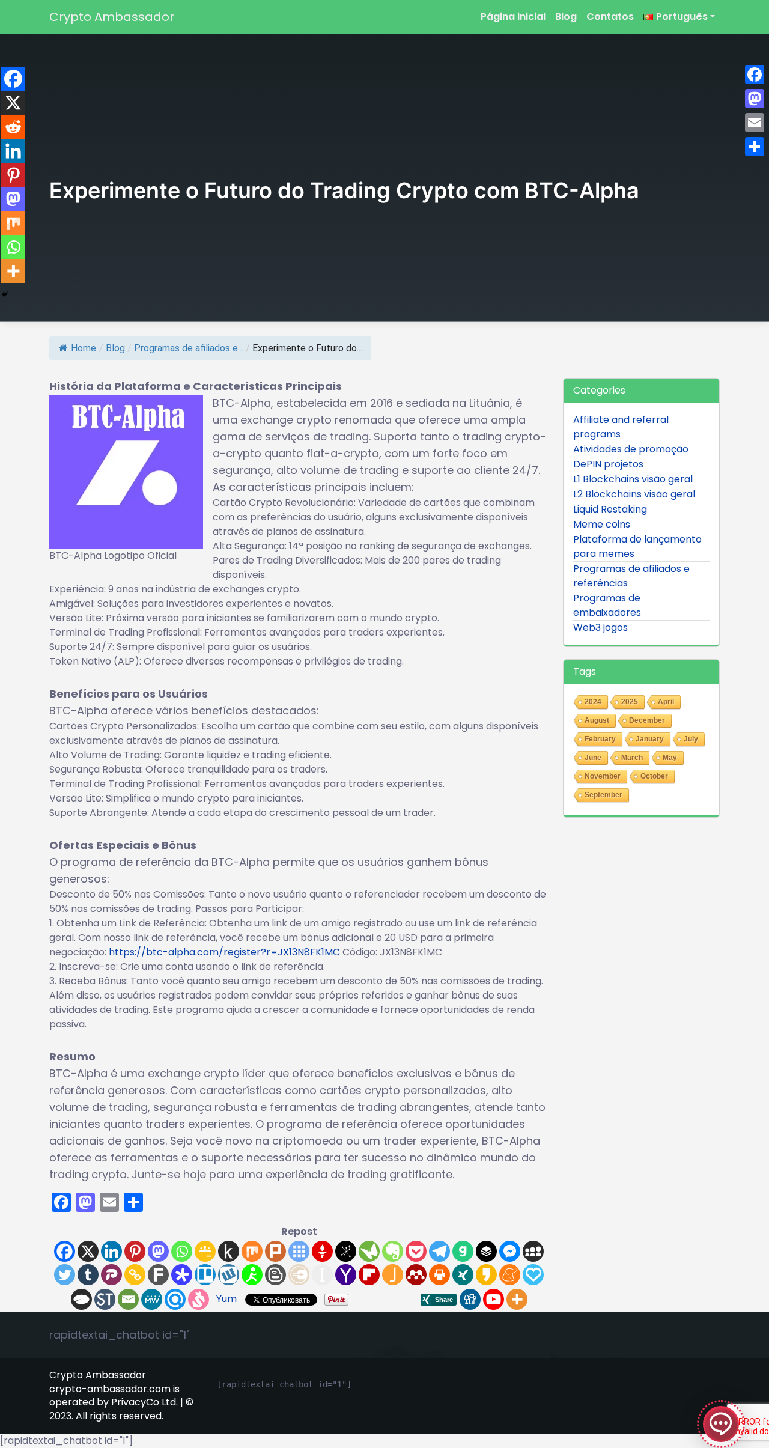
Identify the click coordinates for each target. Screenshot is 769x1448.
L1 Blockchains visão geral (633, 479)
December (647, 720)
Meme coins (601, 524)
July (691, 739)
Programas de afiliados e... (188, 348)
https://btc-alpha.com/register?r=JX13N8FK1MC (224, 952)
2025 (629, 702)
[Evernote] (392, 1251)
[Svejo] (198, 1299)
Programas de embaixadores (607, 605)
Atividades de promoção (630, 449)
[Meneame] (509, 1274)
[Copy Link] (134, 1274)
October (654, 776)
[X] (88, 1251)
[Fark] (158, 1274)
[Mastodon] (158, 1251)
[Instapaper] (322, 1274)
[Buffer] (486, 1251)
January (650, 739)
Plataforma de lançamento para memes (637, 546)
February (600, 739)
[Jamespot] (392, 1274)
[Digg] (470, 1299)
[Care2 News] (369, 1251)
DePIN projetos (608, 464)
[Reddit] (13, 127)
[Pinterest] (134, 1251)
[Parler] (111, 1274)
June (593, 757)
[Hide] (5, 294)
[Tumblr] (88, 1274)
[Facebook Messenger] (509, 1251)
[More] (516, 1299)
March (632, 757)
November (603, 776)
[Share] (755, 147)
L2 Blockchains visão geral (634, 494)
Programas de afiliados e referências (631, 576)
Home (83, 348)
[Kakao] (486, 1274)
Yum (226, 1299)
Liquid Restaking (610, 509)
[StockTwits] (104, 1299)
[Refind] (175, 1299)
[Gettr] (322, 1251)
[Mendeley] (416, 1274)
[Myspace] (533, 1251)
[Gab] (462, 1251)
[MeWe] (151, 1299)
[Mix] (252, 1251)
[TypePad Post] (81, 1299)
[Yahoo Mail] (345, 1274)
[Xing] (462, 1274)
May (670, 757)
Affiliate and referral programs (621, 427)
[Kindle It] (228, 1251)
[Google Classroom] (205, 1251)
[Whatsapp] (181, 1251)
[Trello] (205, 1274)
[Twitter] (64, 1274)
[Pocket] (416, 1251)
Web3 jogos (600, 627)
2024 (593, 702)
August (597, 720)
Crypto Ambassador (111, 16)
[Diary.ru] (298, 1274)
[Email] (128, 1299)
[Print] (439, 1274)
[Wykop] (228, 1274)
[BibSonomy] (345, 1251)
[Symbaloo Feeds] (298, 1251)
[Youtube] (493, 1299)
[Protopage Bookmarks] (181, 1274)
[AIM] (252, 1274)
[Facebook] (64, 1251)
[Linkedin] (111, 1251)
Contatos (610, 16)
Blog (566, 16)
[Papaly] (533, 1274)
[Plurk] (275, 1251)
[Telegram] (439, 1251)
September (603, 795)
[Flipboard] (369, 1274)
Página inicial (513, 16)
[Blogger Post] (275, 1274)
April (666, 702)
